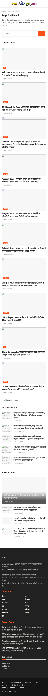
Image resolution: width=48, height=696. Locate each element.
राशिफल (6, 137)
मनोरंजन (27, 603)
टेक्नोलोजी (5, 613)
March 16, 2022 (9, 501)
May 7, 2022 (18, 523)
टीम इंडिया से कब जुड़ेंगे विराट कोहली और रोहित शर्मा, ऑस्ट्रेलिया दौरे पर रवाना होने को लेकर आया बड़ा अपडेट (29, 415)
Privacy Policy (16, 682)
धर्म (4, 67)
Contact (28, 682)
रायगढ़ (5, 174)
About (4, 682)
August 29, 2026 (7, 78)
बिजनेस (5, 102)
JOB (3, 599)
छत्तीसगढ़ (6, 278)
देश (4, 347)
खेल (3, 606)
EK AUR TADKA (11, 691)
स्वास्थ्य (27, 613)
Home (4, 11)
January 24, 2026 (19, 513)
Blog (4, 596)
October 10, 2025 (20, 431)
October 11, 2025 (19, 452)
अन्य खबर (5, 603)
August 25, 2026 (19, 536)
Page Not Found (13, 11)
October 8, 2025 (19, 421)
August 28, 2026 (7, 185)
